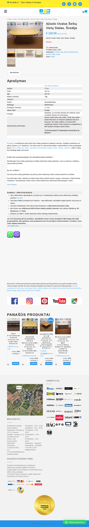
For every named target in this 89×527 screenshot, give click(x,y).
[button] (52, 47)
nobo (22, 288)
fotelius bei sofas (22, 148)
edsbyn (14, 290)
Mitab (23, 290)
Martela (9, 290)
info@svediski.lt (30, 450)
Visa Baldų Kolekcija (51, 86)
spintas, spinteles (64, 148)
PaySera (20, 198)
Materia (19, 290)
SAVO (34, 288)
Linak (25, 288)
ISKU (50, 288)
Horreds (59, 288)
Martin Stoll (66, 288)
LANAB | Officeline (42, 288)
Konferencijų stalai (23, 19)
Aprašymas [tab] (14, 72)
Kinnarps (74, 286)
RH (15, 288)
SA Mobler (37, 290)
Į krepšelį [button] (16, 363)
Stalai (15, 19)
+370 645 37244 (30, 447)
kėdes (14, 148)
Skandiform (77, 288)
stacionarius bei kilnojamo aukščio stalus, (43, 148)
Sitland (30, 288)
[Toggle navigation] (5, 11)
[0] (83, 12)
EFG (32, 290)
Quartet (28, 290)
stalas (53, 56)
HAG (18, 288)
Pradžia (9, 19)
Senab (72, 288)
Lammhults (10, 288)
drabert (54, 288)
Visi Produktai (11, 184)
